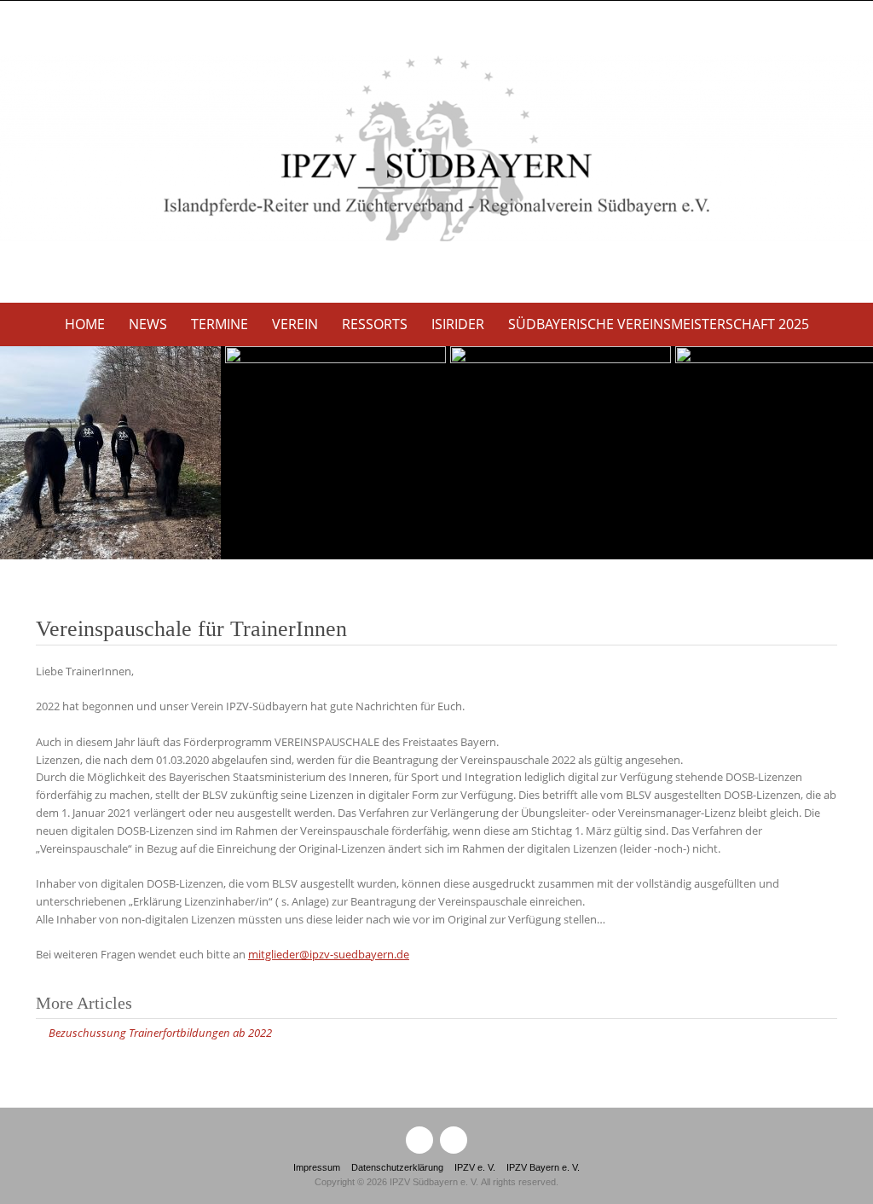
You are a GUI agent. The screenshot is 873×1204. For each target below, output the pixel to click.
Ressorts (375, 324)
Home (85, 324)
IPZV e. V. (474, 1167)
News (148, 324)
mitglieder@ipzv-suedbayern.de (328, 954)
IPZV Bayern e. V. (543, 1167)
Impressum (316, 1167)
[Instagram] (453, 1140)
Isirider (457, 324)
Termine (219, 324)
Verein (295, 324)
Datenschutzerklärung (397, 1167)
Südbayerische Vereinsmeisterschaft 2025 (658, 324)
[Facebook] (419, 1140)
